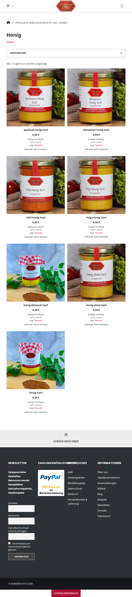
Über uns (102, 472)
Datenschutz (75, 488)
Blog (100, 494)
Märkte (101, 488)
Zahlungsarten (76, 477)
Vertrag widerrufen (66, 593)
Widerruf (73, 494)
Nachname (13, 515)
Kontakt (102, 510)
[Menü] (117, 6)
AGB (70, 472)
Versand (38, 145)
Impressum (104, 516)
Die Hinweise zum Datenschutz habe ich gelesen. (19, 546)
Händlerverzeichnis (108, 477)
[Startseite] (66, 6)
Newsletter (103, 505)
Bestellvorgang (76, 483)
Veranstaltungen (107, 483)
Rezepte (102, 499)
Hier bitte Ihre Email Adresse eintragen (18, 529)
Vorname (13, 503)
